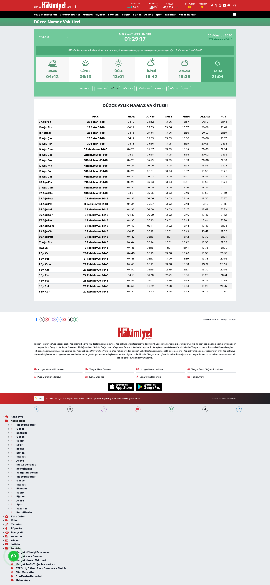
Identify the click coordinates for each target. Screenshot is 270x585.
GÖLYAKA (128, 88)
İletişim (232, 319)
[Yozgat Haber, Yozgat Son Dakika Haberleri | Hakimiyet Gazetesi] (55, 6)
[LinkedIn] (59, 319)
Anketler (16, 536)
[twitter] (70, 409)
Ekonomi (113, 14)
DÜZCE (114, 88)
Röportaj (16, 528)
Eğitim (137, 14)
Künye (224, 319)
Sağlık (126, 14)
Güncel (88, 14)
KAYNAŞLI (160, 88)
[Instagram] (53, 319)
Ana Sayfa (17, 416)
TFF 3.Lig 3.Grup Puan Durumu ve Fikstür (41, 568)
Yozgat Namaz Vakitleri (152, 369)
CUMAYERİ (101, 88)
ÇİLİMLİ (185, 88)
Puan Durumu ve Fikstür (49, 377)
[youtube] (137, 409)
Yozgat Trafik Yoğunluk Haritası (207, 369)
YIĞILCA (174, 88)
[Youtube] (64, 319)
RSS (40, 398)
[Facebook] (36, 319)
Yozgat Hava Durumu (100, 369)
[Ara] (234, 6)
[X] (42, 319)
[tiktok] (205, 409)
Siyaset (100, 14)
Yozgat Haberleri (45, 14)
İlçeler (20, 448)
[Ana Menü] (234, 14)
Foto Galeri (18, 516)
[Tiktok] (70, 319)
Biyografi (17, 532)
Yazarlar (170, 14)
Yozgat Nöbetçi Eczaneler (51, 369)
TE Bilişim (231, 398)
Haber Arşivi (198, 377)
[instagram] (104, 409)
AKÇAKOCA (85, 88)
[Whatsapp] (75, 319)
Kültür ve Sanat (26, 464)
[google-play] (149, 386)
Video (14, 520)
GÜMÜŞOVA (144, 88)
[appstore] (121, 386)
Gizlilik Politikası (211, 319)
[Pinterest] (47, 319)
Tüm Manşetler (96, 377)
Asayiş (148, 14)
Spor (159, 14)
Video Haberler (70, 14)
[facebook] (36, 409)
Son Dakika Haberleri (150, 377)
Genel (20, 428)
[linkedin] (239, 409)
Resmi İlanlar (187, 14)
